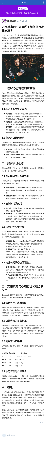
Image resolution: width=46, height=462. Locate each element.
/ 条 (22, 2)
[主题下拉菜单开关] (44, 2)
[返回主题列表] (2, 2)
